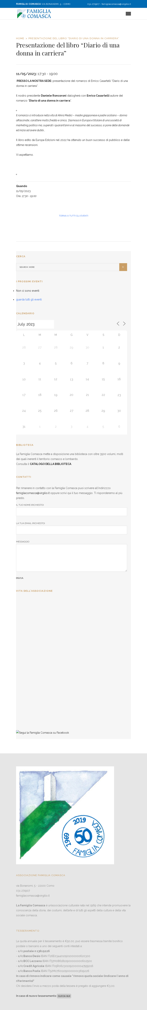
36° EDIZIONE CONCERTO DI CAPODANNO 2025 (52, 633)
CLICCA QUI (64, 996)
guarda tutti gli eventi (29, 299)
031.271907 (93, 4)
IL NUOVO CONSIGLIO (33, 665)
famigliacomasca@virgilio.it (116, 4)
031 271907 (23, 890)
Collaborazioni (27, 697)
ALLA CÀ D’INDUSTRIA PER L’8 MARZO (45, 602)
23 (119, 395)
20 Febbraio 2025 (27, 654)
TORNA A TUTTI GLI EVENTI (73, 215)
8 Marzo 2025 (25, 622)
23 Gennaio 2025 (27, 686)
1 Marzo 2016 (25, 718)
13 (71, 379)
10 (24, 379)
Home (20, 38)
